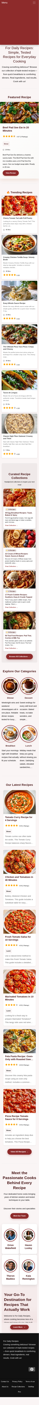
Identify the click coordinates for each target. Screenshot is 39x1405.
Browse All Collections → (19, 656)
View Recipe (11, 173)
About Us (5, 1387)
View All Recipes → (19, 1152)
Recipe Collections (18, 1387)
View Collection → (11, 525)
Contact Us (5, 1381)
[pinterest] (32, 1369)
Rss (19, 1392)
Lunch (8, 951)
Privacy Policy (17, 1381)
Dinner (6, 144)
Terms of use (30, 1381)
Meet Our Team (19, 1216)
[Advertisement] (19, 25)
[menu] (34, 2)
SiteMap (31, 1387)
